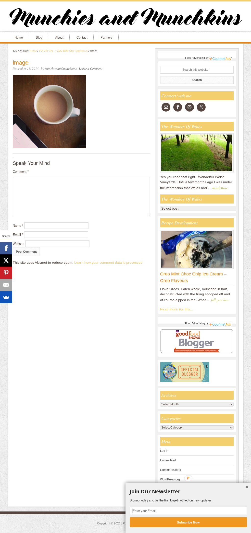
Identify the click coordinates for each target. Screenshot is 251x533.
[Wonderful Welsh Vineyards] (197, 172)
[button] (188, 491)
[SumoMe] (6, 297)
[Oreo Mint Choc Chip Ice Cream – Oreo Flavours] (197, 268)
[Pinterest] (6, 273)
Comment (21, 171)
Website (18, 244)
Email (18, 235)
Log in (164, 451)
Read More (220, 187)
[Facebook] (6, 248)
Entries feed (168, 460)
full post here (220, 299)
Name (18, 225)
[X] (6, 260)
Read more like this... (176, 309)
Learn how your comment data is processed (108, 262)
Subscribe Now (188, 522)
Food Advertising (195, 57)
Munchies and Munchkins (125, 18)
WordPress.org (170, 479)
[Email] (6, 285)
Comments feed (170, 470)
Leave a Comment (90, 68)
